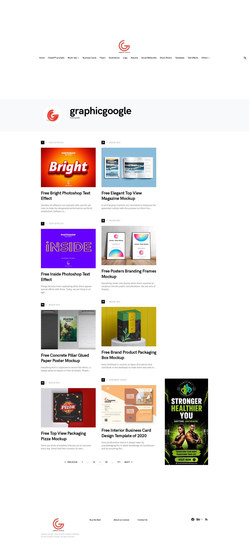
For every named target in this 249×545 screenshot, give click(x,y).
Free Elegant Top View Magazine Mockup (121, 196)
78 (106, 462)
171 (119, 462)
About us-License (121, 520)
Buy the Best (95, 520)
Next (127, 462)
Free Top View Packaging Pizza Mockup (63, 436)
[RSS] (206, 519)
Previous (72, 462)
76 (94, 462)
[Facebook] (192, 519)
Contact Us (142, 520)
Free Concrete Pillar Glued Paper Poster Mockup (65, 358)
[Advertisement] (124, 18)
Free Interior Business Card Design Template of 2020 (126, 433)
